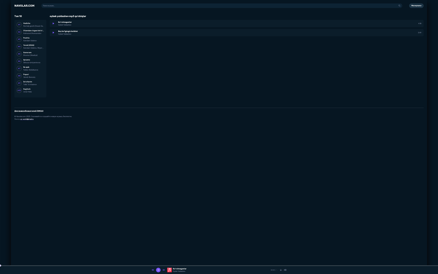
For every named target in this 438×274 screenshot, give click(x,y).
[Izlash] (399, 5)
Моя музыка (416, 6)
